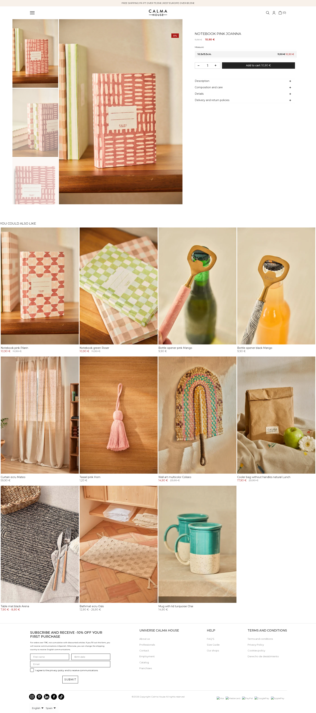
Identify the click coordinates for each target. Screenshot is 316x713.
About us (144, 638)
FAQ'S (210, 638)
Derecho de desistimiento (263, 656)
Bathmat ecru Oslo (92, 606)
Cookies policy (256, 650)
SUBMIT (70, 679)
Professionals (147, 644)
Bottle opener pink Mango (175, 348)
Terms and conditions (260, 638)
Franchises (145, 668)
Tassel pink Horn (90, 477)
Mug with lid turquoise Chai (175, 606)
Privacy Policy (256, 644)
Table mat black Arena (15, 606)
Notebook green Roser (94, 348)
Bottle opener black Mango (254, 348)
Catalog (144, 662)
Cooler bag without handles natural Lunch (263, 477)
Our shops (213, 650)
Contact (144, 650)
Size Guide (213, 644)
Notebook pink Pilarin (14, 348)
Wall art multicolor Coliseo (174, 477)
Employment (147, 656)
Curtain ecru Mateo (13, 477)
